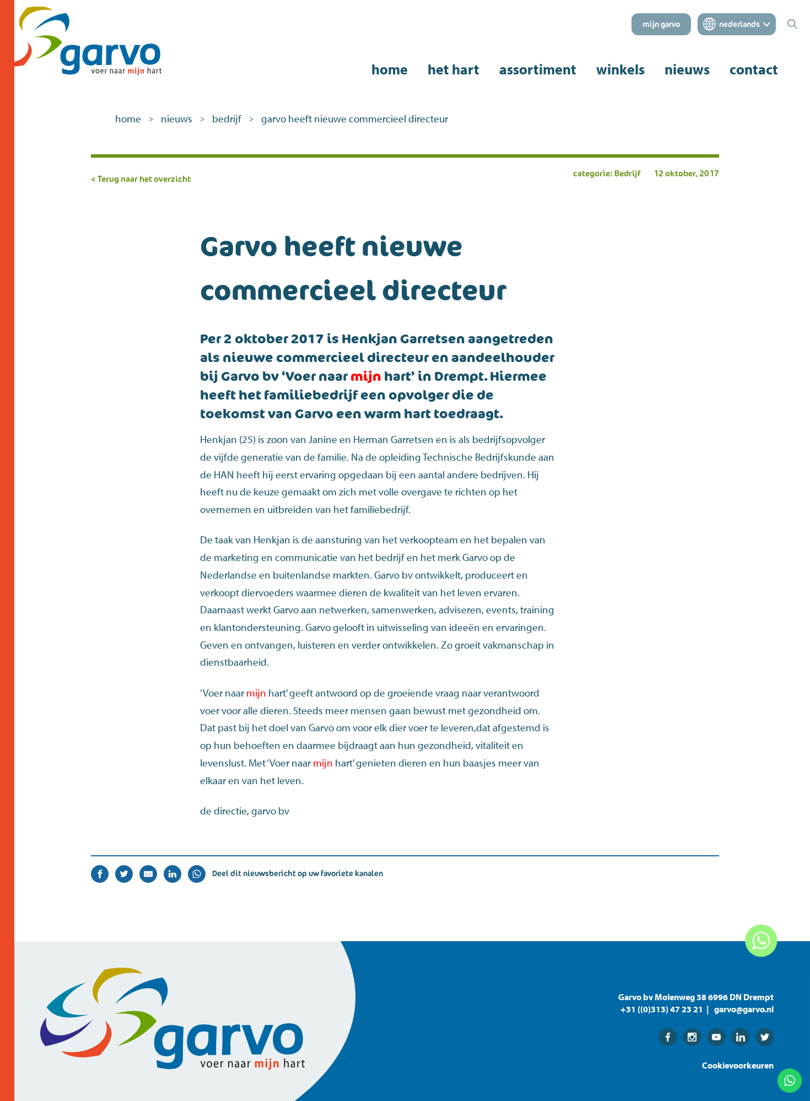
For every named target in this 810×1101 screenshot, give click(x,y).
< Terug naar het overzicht (141, 179)
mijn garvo (661, 24)
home (389, 69)
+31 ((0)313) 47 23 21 (661, 1008)
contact (754, 69)
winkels (620, 69)
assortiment (537, 69)
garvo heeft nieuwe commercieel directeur (354, 118)
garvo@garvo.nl (744, 1008)
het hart (453, 69)
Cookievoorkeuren (738, 1065)
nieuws (687, 69)
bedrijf (226, 118)
